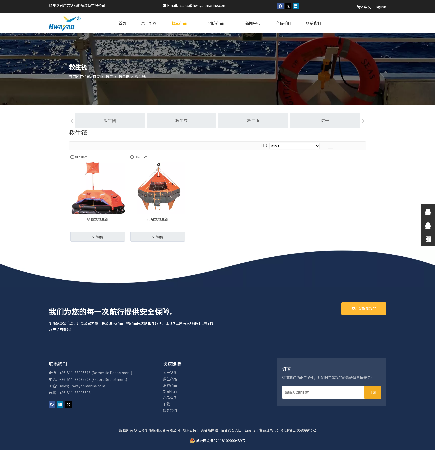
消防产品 (170, 385)
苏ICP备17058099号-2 (298, 430)
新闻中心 (170, 391)
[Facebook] (280, 6)
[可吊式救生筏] (157, 186)
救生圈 (110, 120)
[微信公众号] (428, 238)
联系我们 (170, 410)
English (251, 430)
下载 (166, 403)
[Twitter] (288, 6)
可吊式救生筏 (157, 219)
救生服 (253, 120)
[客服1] (428, 211)
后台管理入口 (231, 430)
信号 (325, 120)
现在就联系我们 (363, 308)
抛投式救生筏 (97, 219)
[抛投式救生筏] (97, 197)
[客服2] (428, 225)
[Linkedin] (296, 6)
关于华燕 (170, 372)
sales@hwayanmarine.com (203, 5)
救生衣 (181, 120)
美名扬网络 (209, 430)
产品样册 (170, 397)
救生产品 (170, 378)
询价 (99, 237)
